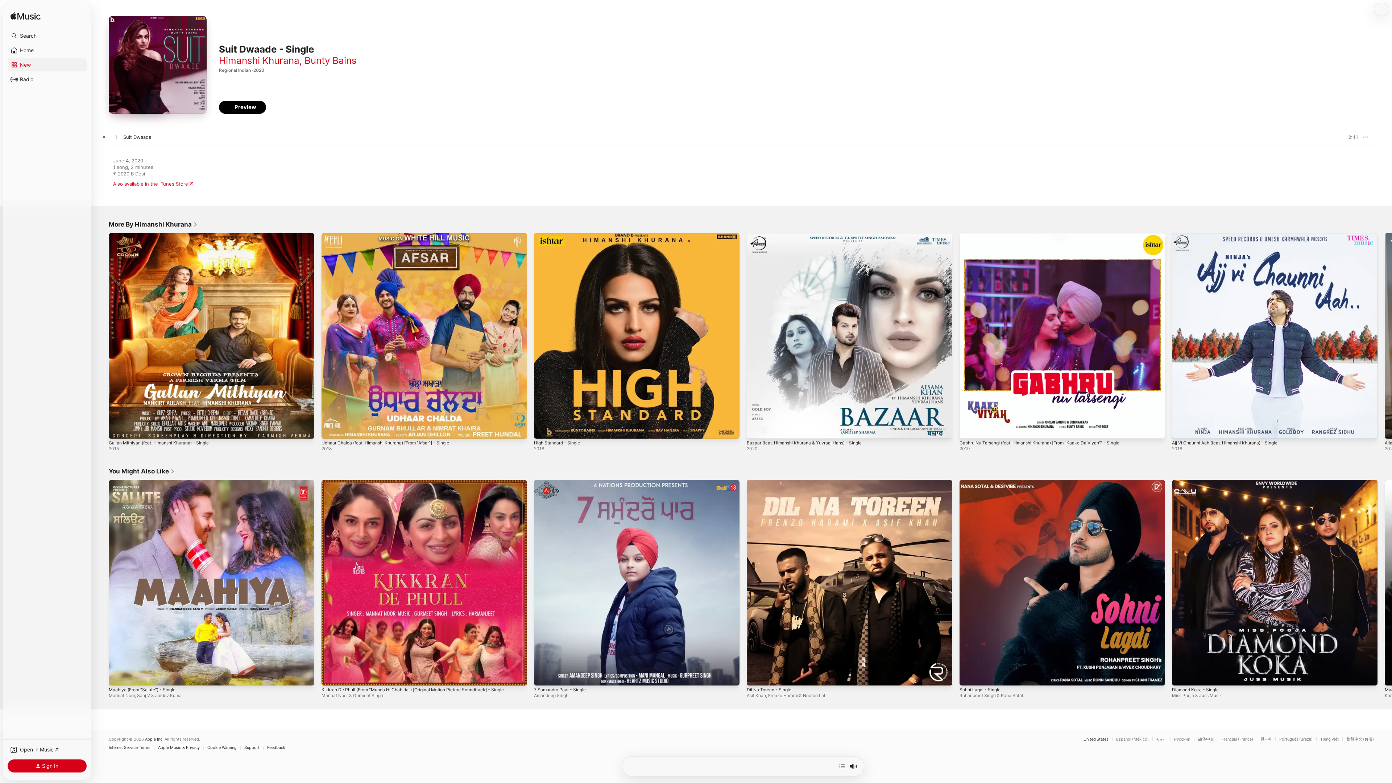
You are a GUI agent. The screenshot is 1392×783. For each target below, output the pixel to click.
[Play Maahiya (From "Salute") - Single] (117, 676)
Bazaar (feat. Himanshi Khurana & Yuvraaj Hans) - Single (810, 236)
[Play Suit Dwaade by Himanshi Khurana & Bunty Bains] (116, 137)
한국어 (1266, 739)
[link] (153, 224)
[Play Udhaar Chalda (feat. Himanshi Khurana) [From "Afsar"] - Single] (330, 429)
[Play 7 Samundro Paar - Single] (543, 676)
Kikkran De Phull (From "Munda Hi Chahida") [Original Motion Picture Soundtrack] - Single (423, 483)
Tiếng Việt (1329, 739)
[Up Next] (842, 766)
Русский (1182, 739)
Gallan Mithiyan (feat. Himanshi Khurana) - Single (164, 236)
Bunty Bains (330, 60)
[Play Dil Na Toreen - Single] (755, 676)
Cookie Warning (222, 748)
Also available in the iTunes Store (150, 184)
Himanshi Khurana (259, 60)
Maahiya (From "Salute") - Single (145, 483)
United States (1096, 739)
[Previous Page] (101, 335)
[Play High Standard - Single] (543, 429)
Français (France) (1237, 739)
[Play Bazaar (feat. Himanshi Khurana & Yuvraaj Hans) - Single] (755, 429)
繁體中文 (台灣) (1360, 739)
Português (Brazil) (1296, 739)
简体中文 (1206, 739)
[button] (47, 36)
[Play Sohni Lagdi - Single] (968, 676)
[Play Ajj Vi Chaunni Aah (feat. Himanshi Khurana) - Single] (1181, 429)
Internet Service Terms (129, 748)
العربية (1161, 739)
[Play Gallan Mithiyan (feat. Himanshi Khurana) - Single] (117, 429)
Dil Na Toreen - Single (771, 483)
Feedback (276, 748)
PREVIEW (1350, 137)
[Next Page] (1385, 335)
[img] (26, 16)
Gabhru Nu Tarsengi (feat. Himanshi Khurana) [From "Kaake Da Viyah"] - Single (1049, 236)
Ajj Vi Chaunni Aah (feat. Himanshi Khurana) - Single (1231, 236)
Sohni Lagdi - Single (982, 483)
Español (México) (1132, 739)
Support (252, 748)
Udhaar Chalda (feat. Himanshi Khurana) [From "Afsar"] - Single (393, 236)
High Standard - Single (559, 236)
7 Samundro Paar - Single (562, 483)
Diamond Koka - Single (1197, 483)
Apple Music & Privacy (179, 748)
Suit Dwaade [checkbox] (137, 137)
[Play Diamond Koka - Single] (1181, 676)
